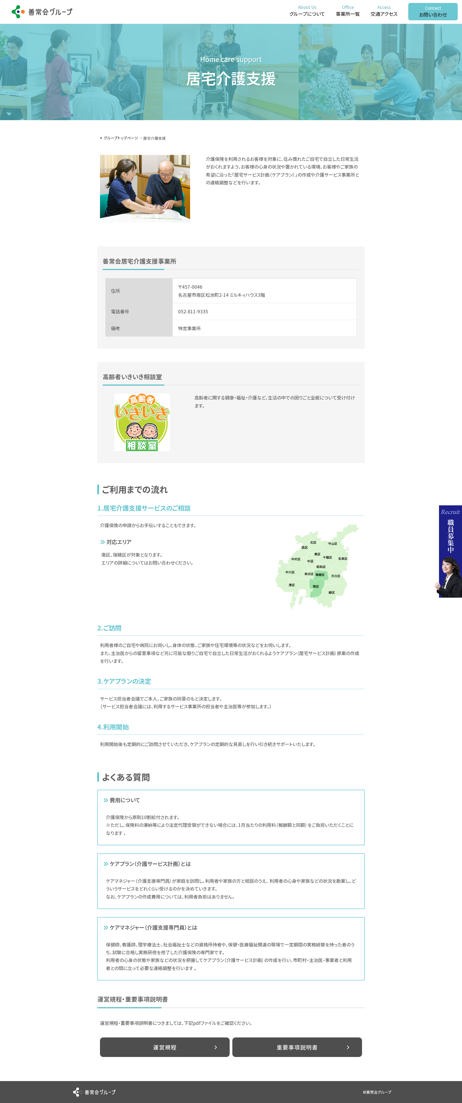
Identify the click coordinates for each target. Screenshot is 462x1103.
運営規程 (165, 1047)
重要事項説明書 (297, 1047)
